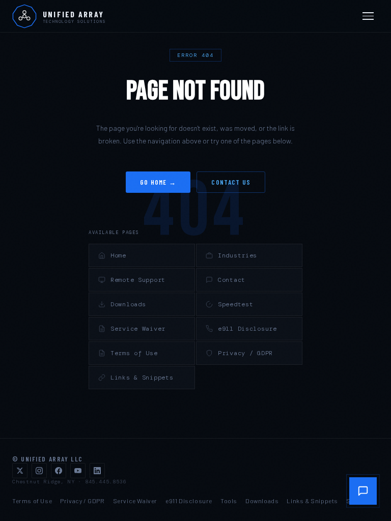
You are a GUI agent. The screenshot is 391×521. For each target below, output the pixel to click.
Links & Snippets (142, 377)
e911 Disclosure (247, 329)
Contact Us (230, 182)
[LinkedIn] (97, 470)
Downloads (128, 304)
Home (118, 255)
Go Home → (158, 182)
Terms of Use (134, 353)
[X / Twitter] (19, 470)
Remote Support (137, 280)
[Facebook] (58, 470)
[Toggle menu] (369, 16)
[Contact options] (363, 491)
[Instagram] (39, 470)
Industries (237, 255)
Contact (231, 280)
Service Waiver (137, 329)
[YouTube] (78, 470)
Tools (228, 500)
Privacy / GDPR (245, 353)
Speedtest (235, 304)
